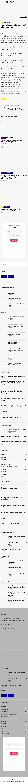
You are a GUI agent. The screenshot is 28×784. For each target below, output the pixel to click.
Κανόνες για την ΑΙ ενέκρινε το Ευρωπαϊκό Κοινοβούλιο (10, 210)
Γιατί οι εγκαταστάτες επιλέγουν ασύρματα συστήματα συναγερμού (15, 325)
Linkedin (2, 276)
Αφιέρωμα (3, 474)
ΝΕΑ (2, 22)
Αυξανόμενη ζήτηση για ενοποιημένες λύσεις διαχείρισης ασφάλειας (16, 333)
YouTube (12, 276)
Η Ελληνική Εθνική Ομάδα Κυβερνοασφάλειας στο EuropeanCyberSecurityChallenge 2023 (12, 382)
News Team (5, 30)
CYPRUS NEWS (4, 459)
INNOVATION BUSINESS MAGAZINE (9, 462)
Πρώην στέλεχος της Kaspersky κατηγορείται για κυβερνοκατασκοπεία (17, 586)
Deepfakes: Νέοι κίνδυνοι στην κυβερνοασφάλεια (13, 376)
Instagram (9, 276)
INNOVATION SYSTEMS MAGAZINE (9, 467)
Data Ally (3, 98)
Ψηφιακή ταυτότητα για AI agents (16, 600)
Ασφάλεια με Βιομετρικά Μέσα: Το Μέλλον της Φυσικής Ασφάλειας (16, 349)
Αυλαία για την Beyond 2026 (14, 298)
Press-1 (13, 779)
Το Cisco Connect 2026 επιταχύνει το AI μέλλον (13, 399)
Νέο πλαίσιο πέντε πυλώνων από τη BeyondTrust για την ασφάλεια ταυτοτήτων (16, 594)
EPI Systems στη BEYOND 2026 (10, 417)
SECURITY (3, 469)
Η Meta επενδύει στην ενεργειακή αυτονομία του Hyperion (11, 141)
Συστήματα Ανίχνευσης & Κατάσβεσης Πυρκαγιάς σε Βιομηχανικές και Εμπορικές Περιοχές (16, 342)
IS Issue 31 (4, 411)
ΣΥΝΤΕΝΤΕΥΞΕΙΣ (5, 481)
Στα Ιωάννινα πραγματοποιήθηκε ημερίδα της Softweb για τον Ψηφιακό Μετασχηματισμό (14, 176)
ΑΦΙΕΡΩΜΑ (3, 471)
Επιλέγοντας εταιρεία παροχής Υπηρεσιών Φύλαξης (15, 364)
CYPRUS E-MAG (4, 457)
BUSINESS (3, 137)
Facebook (5, 276)
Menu (24, 16)
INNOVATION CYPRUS (6, 464)
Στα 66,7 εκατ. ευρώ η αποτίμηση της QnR (13, 406)
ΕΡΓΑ (2, 476)
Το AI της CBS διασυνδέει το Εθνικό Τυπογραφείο (11, 392)
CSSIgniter (10, 781)
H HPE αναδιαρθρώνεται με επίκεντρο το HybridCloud (13, 436)
